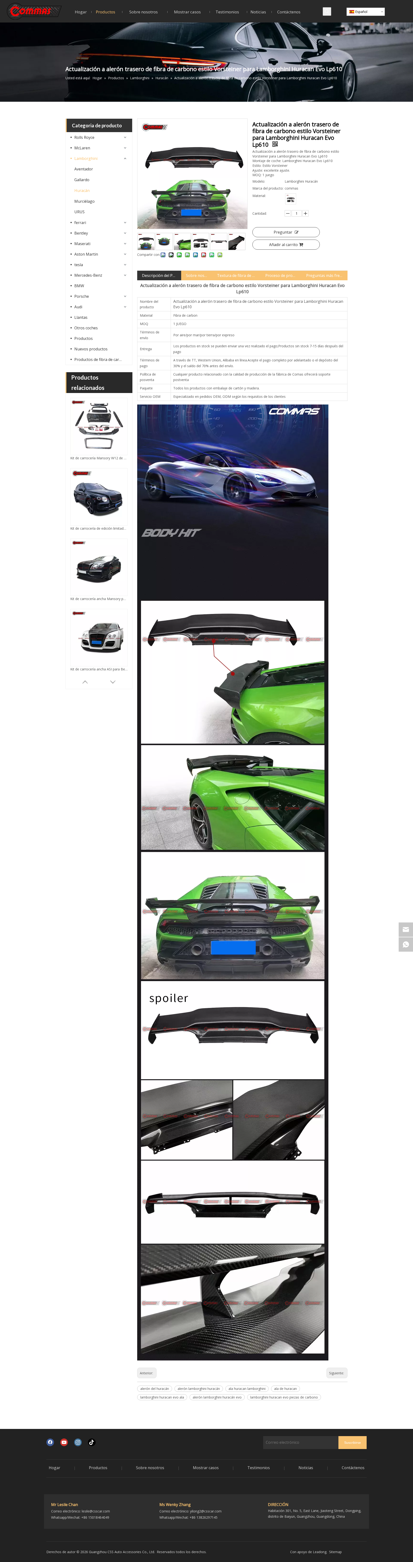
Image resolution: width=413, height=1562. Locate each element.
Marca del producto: (267, 188)
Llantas (80, 317)
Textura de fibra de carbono (236, 275)
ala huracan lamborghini (247, 1388)
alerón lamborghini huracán (199, 1388)
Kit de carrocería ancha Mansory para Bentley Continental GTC (99, 458)
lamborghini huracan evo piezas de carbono (284, 1397)
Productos (83, 338)
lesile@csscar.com (96, 1511)
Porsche (81, 296)
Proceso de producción (281, 275)
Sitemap (335, 1552)
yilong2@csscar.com (206, 1511)
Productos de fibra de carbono (100, 359)
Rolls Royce (84, 137)
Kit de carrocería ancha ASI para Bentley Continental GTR (99, 528)
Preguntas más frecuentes (324, 275)
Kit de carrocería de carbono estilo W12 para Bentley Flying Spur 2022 (99, 669)
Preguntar (283, 232)
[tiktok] (92, 1442)
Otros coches (86, 328)
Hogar (54, 1467)
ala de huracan (285, 1388)
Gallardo (81, 179)
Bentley (81, 233)
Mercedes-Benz (88, 275)
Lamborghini (86, 158)
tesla (78, 264)
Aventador (83, 169)
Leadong (319, 1552)
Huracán (82, 190)
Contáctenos (353, 1467)
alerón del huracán (154, 1388)
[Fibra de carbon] (290, 199)
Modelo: (258, 181)
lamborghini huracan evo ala (162, 1397)
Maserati (82, 243)
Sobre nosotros (197, 275)
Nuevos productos (91, 349)
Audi (78, 306)
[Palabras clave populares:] (327, 11)
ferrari (80, 222)
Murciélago (84, 201)
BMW (79, 285)
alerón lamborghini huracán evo (217, 1397)
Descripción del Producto (159, 275)
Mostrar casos (206, 1467)
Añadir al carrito (283, 244)
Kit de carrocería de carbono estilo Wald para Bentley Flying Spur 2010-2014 (99, 598)
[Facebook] (50, 1442)
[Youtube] (64, 1442)
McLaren (82, 148)
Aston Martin (86, 254)
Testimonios (258, 1467)
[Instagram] (78, 1442)
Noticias (306, 1467)
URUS (79, 211)
